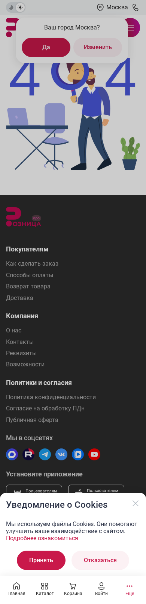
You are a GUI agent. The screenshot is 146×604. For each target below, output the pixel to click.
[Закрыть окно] (135, 503)
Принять (41, 560)
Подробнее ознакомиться (42, 538)
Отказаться (100, 560)
